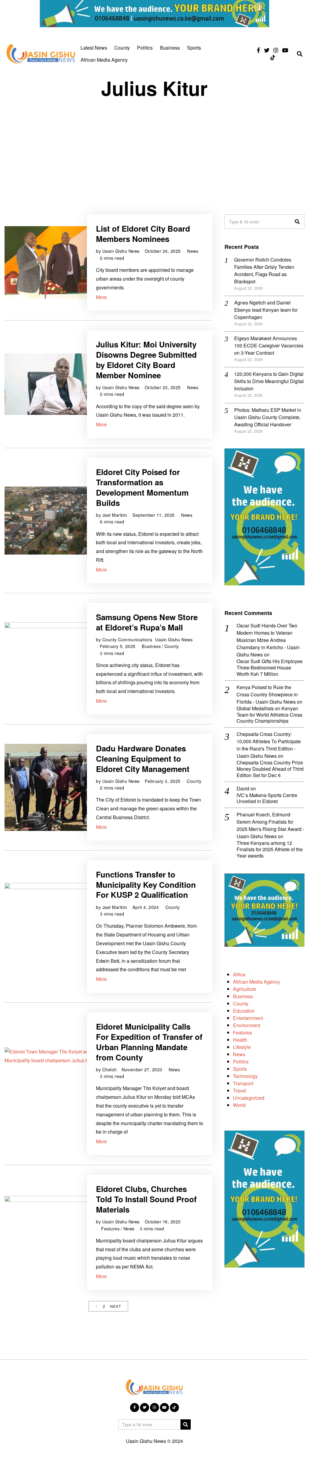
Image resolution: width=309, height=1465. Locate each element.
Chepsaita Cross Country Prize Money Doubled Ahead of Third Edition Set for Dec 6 (270, 769)
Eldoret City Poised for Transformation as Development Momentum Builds (142, 487)
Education (244, 1010)
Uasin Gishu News (121, 251)
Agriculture (244, 988)
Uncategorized (248, 1097)
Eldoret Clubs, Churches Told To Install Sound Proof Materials (146, 1199)
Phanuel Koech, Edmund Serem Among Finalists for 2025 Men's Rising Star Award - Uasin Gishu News (270, 825)
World (239, 1105)
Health (240, 1039)
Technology (245, 1076)
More (101, 297)
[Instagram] (276, 50)
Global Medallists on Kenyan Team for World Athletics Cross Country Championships (269, 714)
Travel (239, 1090)
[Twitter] (267, 50)
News (192, 251)
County (122, 47)
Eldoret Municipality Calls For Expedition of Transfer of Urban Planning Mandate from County (149, 1042)
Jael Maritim (114, 515)
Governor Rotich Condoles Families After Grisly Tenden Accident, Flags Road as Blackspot (264, 270)
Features (110, 1228)
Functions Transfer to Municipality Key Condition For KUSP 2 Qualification (146, 884)
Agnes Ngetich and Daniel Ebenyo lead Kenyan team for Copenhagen (266, 310)
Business (170, 47)
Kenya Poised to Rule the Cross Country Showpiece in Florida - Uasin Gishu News (267, 694)
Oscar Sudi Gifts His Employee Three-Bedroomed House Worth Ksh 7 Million (270, 667)
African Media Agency (104, 59)
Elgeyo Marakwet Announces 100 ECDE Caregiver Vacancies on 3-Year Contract (268, 345)
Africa (239, 974)
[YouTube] (285, 50)
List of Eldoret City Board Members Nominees (143, 233)
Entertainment (248, 1017)
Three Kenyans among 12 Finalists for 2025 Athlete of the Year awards (270, 849)
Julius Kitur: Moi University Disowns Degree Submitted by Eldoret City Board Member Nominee (146, 359)
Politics (145, 47)
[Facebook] (258, 50)
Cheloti (109, 1069)
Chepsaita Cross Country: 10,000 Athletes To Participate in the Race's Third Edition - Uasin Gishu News (269, 745)
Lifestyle (242, 1046)
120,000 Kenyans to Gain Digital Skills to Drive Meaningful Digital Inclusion (269, 381)
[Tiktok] (273, 57)
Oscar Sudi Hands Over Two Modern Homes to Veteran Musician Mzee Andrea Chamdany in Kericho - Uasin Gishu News (268, 640)
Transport (243, 1083)
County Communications (127, 639)
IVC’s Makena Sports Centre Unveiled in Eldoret (267, 798)
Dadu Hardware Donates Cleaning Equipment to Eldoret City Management (143, 758)
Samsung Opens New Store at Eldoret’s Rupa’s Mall (147, 622)
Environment (246, 1025)
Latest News (94, 47)
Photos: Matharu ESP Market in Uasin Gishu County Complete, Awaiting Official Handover (267, 417)
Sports (194, 47)
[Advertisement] (154, 151)
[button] (297, 221)
